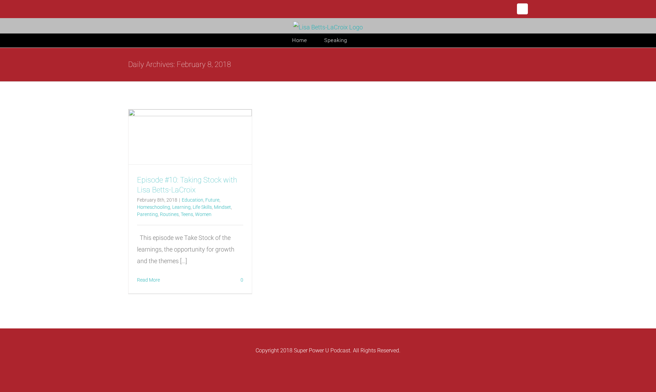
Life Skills (202, 207)
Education (192, 200)
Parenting (147, 214)
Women (203, 214)
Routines (169, 214)
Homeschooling (153, 207)
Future (212, 200)
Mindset (222, 207)
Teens (187, 214)
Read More (148, 280)
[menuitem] (308, 40)
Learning (181, 207)
